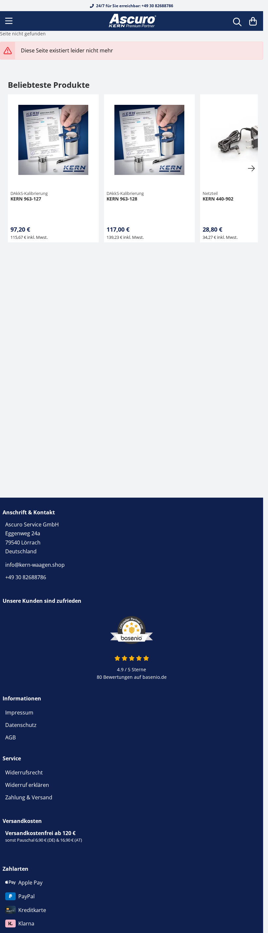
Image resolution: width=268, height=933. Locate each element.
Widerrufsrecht (24, 772)
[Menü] (9, 21)
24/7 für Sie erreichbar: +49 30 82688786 (134, 6)
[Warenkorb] (252, 21)
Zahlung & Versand (28, 797)
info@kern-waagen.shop (35, 564)
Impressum (19, 712)
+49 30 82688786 (25, 577)
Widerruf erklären (27, 785)
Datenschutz (21, 725)
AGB (10, 737)
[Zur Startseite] (131, 21)
